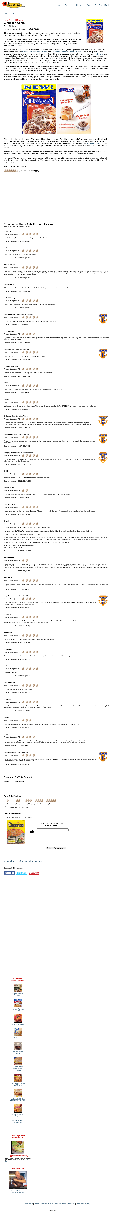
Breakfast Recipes (47, 1204)
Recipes (68, 5)
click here (99, 54)
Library (79, 5)
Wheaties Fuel (93, 143)
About (31, 1204)
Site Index (71, 1204)
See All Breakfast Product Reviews (24, 861)
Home (58, 5)
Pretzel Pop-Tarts (18, 1038)
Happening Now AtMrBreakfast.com (18, 1136)
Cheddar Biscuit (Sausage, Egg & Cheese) (17, 1068)
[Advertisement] (56, 197)
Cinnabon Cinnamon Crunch (34, 52)
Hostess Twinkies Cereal (18, 1010)
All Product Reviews (11, 14)
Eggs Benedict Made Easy (18, 1156)
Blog (89, 5)
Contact (36, 1204)
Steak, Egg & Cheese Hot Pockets (18, 1084)
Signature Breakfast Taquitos (17, 1115)
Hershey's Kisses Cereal (18, 1052)
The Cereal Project (103, 5)
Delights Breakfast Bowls (18, 994)
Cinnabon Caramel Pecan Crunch (66, 52)
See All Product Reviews (17, 1121)
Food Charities (81, 1204)
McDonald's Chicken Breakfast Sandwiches (17, 1099)
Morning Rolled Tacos (18, 1024)
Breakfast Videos (18, 1168)
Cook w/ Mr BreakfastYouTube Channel (17, 1191)
